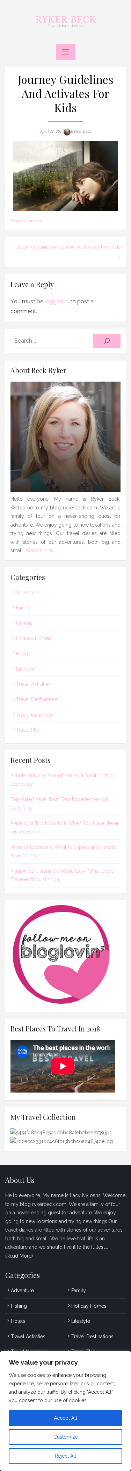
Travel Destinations (37, 699)
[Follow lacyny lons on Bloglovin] (65, 1002)
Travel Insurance (34, 715)
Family (23, 608)
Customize (65, 1437)
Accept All (65, 1418)
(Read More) (39, 550)
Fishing (24, 623)
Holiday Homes (33, 638)
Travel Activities (33, 684)
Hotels (23, 654)
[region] (65, 1411)
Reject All (65, 1456)
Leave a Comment (26, 221)
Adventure (27, 592)
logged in (57, 301)
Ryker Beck (81, 131)
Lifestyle (25, 669)
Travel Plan (28, 730)
